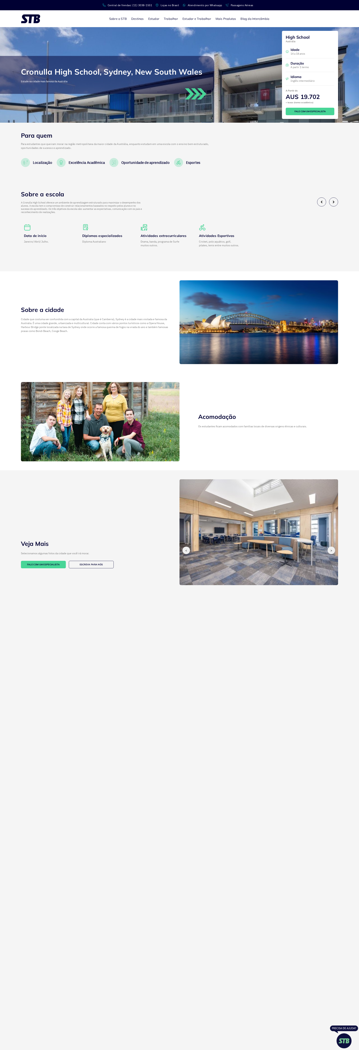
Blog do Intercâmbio (254, 19)
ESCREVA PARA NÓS (91, 564)
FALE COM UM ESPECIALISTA (310, 111)
